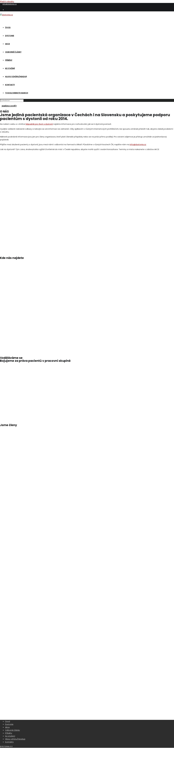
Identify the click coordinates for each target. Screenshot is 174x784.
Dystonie (9, 724)
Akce (7, 727)
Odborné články (12, 730)
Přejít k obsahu (7, 1)
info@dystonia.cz (10, 4)
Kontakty (9, 742)
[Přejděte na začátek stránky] (1, 749)
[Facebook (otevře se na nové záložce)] (6, 9)
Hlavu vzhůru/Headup (15, 739)
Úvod (7, 721)
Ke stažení (10, 736)
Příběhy (8, 733)
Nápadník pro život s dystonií (39, 124)
